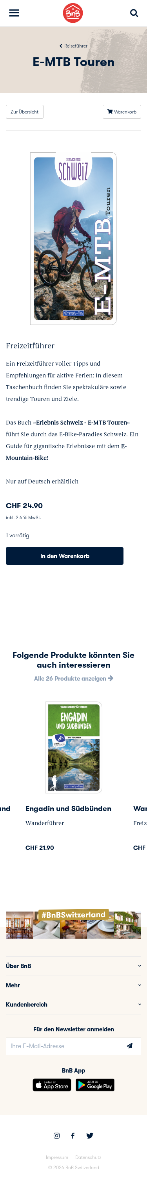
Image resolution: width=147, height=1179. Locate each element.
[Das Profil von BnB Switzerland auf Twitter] (89, 1137)
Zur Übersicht (24, 112)
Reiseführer (75, 46)
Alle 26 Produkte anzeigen (71, 678)
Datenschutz (88, 1157)
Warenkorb (124, 112)
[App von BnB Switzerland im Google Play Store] (95, 1084)
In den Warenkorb (64, 556)
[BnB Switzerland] (73, 13)
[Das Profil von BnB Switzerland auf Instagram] (57, 1137)
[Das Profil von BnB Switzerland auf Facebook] (72, 1137)
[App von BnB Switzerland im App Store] (52, 1084)
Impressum (57, 1157)
